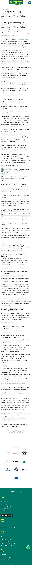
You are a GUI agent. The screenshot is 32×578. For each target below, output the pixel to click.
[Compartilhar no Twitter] (14, 431)
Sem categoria (5, 9)
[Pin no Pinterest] (20, 431)
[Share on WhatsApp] (9, 431)
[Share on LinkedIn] (23, 431)
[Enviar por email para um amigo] (17, 431)
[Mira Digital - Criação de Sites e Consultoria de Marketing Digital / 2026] (16, 566)
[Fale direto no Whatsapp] (28, 547)
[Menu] (29, 2)
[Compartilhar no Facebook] (12, 431)
